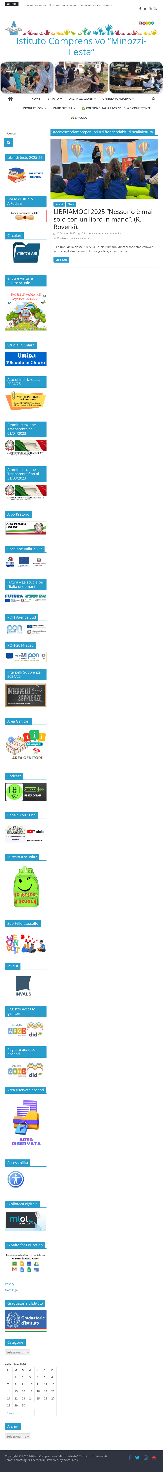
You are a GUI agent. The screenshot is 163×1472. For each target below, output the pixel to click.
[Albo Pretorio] (26, 523)
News (71, 204)
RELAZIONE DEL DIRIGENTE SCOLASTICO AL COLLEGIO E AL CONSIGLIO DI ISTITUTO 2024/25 (82, 4)
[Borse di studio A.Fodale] (26, 212)
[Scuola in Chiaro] (26, 354)
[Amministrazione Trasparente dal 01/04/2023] (26, 442)
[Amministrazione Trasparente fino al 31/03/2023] (26, 487)
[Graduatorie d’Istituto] (26, 1321)
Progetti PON (33, 108)
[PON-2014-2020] (26, 657)
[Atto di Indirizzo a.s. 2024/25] (26, 393)
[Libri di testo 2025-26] (26, 166)
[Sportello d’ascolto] (26, 943)
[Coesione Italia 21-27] (26, 558)
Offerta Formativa (116, 98)
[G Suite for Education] (26, 1263)
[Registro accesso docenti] (26, 1070)
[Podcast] (26, 785)
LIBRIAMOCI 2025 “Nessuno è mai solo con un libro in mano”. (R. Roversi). (103, 219)
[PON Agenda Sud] (26, 629)
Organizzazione (81, 98)
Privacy (9, 1284)
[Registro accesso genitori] (26, 1029)
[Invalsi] (26, 986)
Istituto (53, 98)
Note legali (12, 1290)
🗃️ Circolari (80, 118)
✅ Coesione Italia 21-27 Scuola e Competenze (116, 108)
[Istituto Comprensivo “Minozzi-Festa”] (81, 63)
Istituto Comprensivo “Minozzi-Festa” (81, 46)
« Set (10, 1412)
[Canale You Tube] (26, 824)
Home (35, 98)
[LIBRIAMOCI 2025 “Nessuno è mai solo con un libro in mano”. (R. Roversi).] (104, 141)
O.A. (84, 233)
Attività (59, 204)
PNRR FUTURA (62, 108)
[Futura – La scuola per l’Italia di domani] (26, 595)
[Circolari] (26, 244)
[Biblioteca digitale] (26, 1213)
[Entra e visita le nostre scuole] (26, 291)
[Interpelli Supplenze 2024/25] (26, 685)
